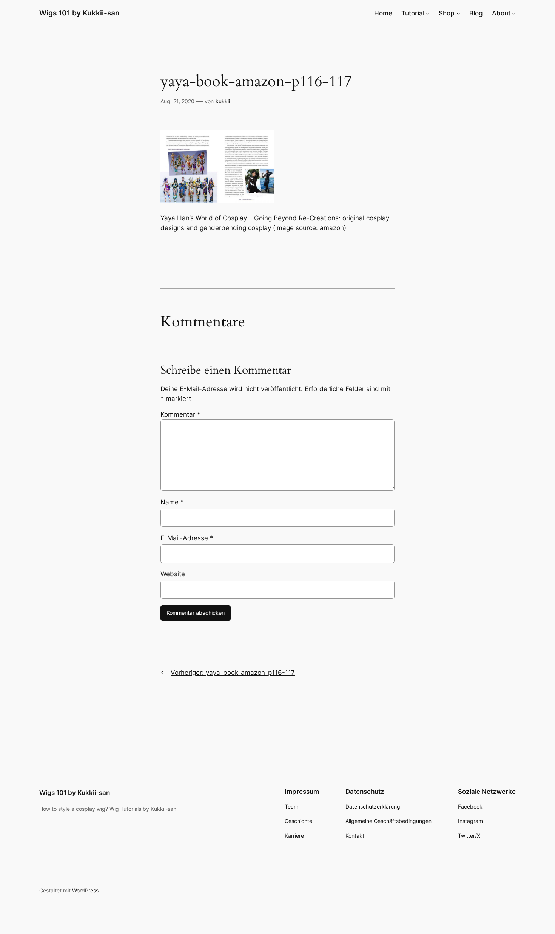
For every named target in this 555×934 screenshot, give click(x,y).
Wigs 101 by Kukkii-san (79, 12)
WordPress (85, 890)
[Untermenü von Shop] (458, 13)
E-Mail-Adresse (186, 538)
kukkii (223, 101)
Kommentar (180, 414)
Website (172, 574)
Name (172, 502)
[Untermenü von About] (514, 13)
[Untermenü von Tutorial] (428, 13)
